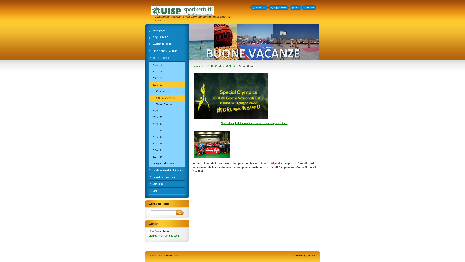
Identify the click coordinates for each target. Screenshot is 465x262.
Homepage (198, 66)
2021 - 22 (230, 66)
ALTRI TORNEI (214, 66)
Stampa (310, 8)
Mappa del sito (280, 8)
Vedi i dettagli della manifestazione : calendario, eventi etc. (254, 123)
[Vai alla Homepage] (182, 13)
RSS (297, 8)
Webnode (311, 256)
